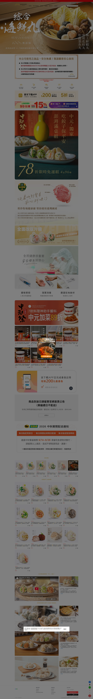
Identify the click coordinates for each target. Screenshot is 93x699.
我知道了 (65, 629)
